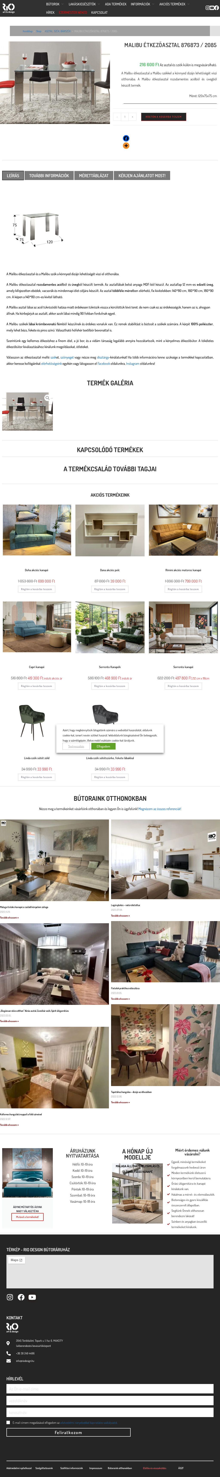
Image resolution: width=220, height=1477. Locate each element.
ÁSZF (181, 1468)
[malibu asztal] (55, 82)
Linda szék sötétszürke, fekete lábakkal (110, 758)
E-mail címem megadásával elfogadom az (65, 1422)
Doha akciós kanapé (36, 570)
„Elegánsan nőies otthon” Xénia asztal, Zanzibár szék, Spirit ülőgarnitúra (34, 1010)
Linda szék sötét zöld (36, 758)
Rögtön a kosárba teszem (164, 116)
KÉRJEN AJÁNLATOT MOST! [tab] (142, 175)
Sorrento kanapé (183, 667)
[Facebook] (126, 138)
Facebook (104, 363)
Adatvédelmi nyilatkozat (19, 1468)
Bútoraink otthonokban (110, 798)
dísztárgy (103, 357)
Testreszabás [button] (76, 746)
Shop (38, 31)
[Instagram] (9, 1297)
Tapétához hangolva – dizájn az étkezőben (131, 1092)
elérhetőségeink (51, 363)
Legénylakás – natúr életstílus (125, 905)
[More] (126, 145)
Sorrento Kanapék (110, 667)
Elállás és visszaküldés (154, 1468)
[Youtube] (32, 1297)
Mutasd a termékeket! (27, 1217)
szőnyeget (67, 357)
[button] (55, 4)
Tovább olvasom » (9, 917)
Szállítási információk (71, 1468)
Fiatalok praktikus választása (125, 988)
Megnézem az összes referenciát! (159, 809)
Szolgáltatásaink (44, 1468)
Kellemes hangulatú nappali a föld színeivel (21, 1114)
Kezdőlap (27, 31)
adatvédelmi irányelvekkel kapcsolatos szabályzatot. (89, 1422)
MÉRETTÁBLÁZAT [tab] (93, 175)
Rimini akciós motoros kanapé (183, 570)
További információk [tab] (49, 175)
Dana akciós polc (110, 570)
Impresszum (95, 1468)
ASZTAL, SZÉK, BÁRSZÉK (58, 31)
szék (53, 357)
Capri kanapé (36, 667)
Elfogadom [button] (103, 746)
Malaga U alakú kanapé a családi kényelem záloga (24, 907)
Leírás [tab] (13, 175)
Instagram (132, 363)
